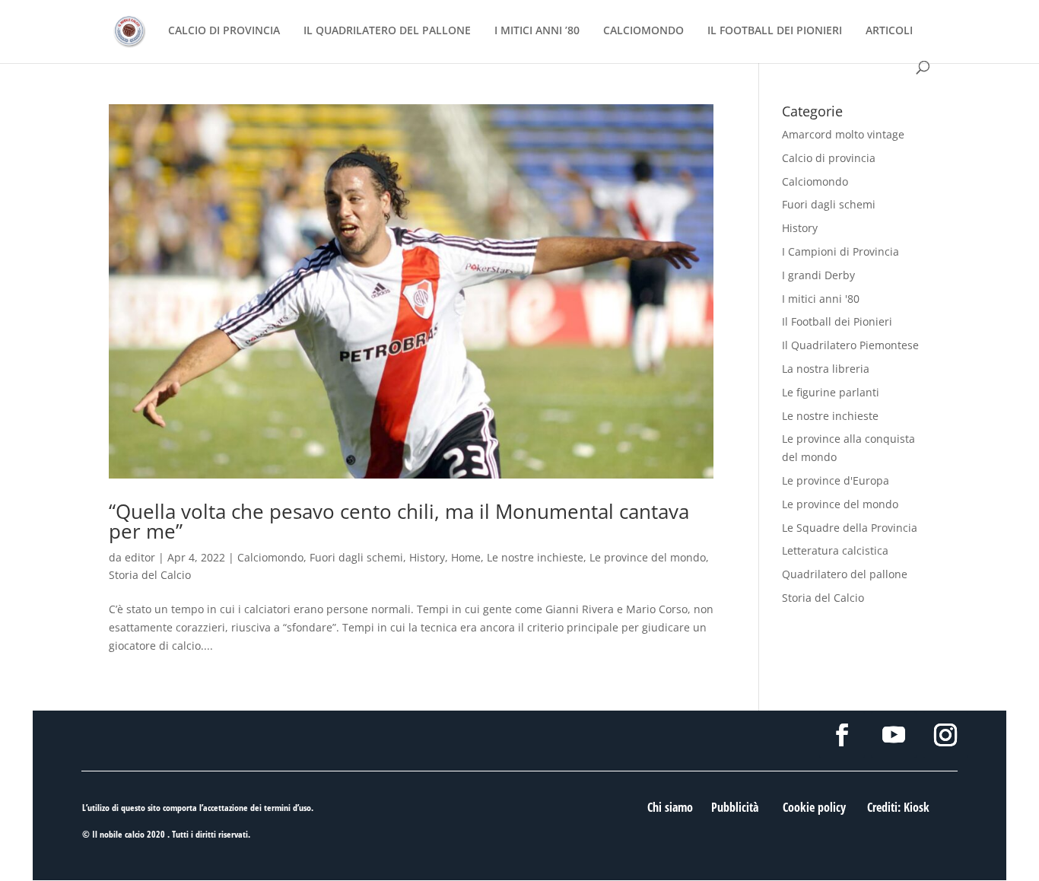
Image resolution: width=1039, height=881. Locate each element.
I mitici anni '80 (820, 298)
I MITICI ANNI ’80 (537, 31)
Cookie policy (814, 807)
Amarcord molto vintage (843, 134)
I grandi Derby (818, 275)
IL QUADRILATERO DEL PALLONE (387, 31)
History (427, 557)
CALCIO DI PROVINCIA (224, 31)
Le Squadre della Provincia (849, 527)
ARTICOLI (889, 31)
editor (140, 557)
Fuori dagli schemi (356, 557)
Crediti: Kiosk (898, 807)
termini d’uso (287, 807)
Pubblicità (734, 807)
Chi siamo (670, 807)
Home (466, 557)
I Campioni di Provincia (840, 251)
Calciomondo (270, 557)
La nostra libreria (825, 368)
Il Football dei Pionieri (837, 321)
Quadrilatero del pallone (844, 574)
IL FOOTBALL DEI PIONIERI (774, 31)
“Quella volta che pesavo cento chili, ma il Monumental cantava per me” (399, 521)
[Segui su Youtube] (894, 735)
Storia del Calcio (150, 575)
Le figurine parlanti (830, 392)
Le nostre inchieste (535, 557)
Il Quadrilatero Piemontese (850, 345)
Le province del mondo (647, 557)
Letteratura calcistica (835, 550)
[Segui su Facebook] (842, 735)
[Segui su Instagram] (945, 735)
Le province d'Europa (835, 480)
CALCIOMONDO (643, 31)
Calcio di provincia (828, 158)
